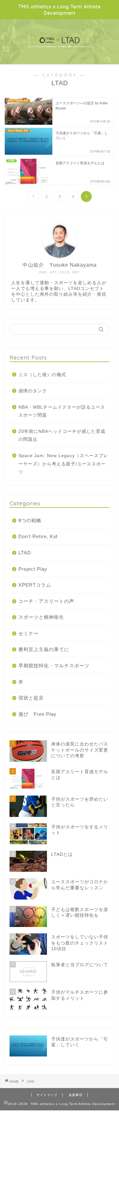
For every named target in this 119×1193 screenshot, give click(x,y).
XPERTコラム (34, 585)
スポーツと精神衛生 (41, 617)
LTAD (24, 552)
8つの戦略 (30, 520)
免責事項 (76, 1095)
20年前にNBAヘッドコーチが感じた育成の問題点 (61, 435)
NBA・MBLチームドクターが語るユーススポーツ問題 (61, 411)
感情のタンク (32, 391)
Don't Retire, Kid (37, 536)
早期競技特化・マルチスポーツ (53, 665)
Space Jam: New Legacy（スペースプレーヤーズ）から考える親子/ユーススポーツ (63, 463)
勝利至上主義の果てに (43, 649)
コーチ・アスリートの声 (46, 601)
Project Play (32, 569)
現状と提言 (31, 697)
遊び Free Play (37, 714)
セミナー (28, 633)
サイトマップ (46, 1095)
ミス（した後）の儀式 (42, 374)
